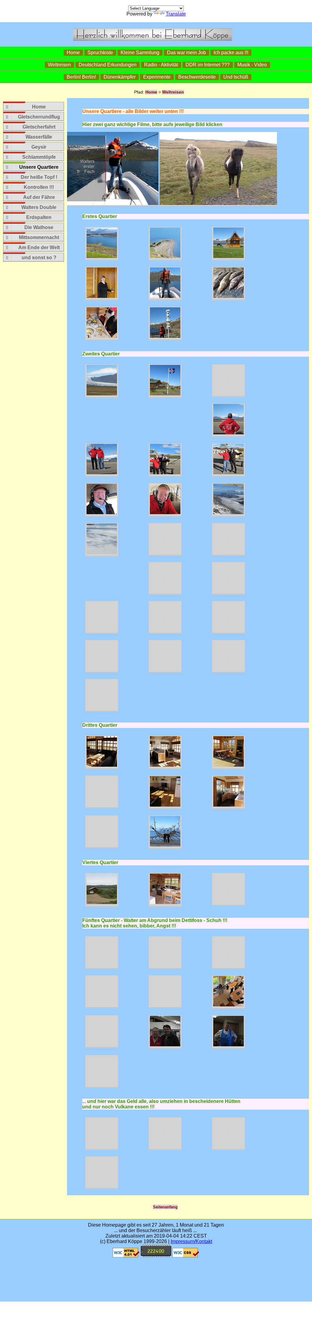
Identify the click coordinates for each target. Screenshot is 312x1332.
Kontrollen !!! (39, 187)
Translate (176, 13)
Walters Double (38, 207)
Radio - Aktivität (161, 64)
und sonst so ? (39, 257)
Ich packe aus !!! (231, 52)
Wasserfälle (39, 137)
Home (73, 52)
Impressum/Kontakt (191, 1241)
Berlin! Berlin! (81, 76)
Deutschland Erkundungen (107, 64)
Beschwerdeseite (197, 76)
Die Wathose (38, 227)
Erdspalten (38, 217)
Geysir (38, 147)
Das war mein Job (186, 52)
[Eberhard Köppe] (152, 39)
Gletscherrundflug (39, 116)
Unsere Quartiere (38, 167)
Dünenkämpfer (120, 76)
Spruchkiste (100, 52)
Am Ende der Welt (39, 247)
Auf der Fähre (39, 197)
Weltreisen (59, 64)
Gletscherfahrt (39, 126)
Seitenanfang (165, 1207)
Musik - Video (252, 64)
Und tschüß (235, 76)
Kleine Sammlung (140, 52)
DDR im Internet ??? (208, 64)
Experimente (157, 76)
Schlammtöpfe (39, 157)
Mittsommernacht (39, 237)
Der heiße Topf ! (39, 177)
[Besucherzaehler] (156, 1255)
